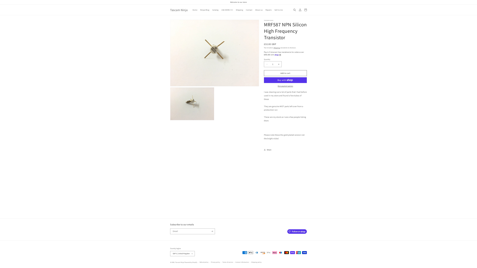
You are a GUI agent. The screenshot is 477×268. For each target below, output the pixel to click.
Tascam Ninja (179, 262)
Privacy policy (215, 262)
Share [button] (269, 150)
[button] (294, 10)
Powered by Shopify (190, 262)
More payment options (285, 86)
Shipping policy (256, 262)
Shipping (277, 48)
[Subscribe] (212, 231)
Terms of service (227, 262)
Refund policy (204, 262)
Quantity (267, 59)
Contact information (242, 262)
